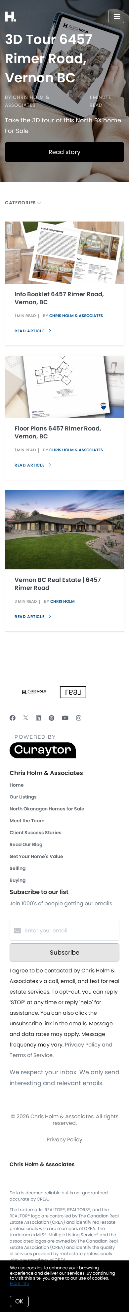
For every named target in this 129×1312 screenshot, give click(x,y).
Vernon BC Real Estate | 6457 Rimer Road (58, 584)
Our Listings (23, 797)
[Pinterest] (51, 718)
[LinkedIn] (38, 718)
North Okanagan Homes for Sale (47, 808)
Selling (17, 868)
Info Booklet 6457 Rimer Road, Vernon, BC (59, 298)
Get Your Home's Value (36, 856)
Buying (17, 880)
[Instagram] (78, 718)
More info (19, 1283)
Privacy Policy (64, 1139)
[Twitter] (25, 718)
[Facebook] (13, 718)
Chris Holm (62, 601)
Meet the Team (27, 820)
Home (17, 785)
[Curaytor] (43, 756)
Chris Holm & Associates (76, 315)
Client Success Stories (36, 832)
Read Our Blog (26, 844)
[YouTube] (65, 718)
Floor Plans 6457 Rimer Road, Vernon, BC (58, 432)
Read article (30, 331)
